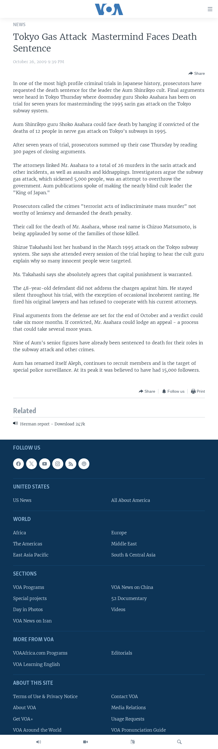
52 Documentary (129, 598)
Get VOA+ (23, 718)
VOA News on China (132, 587)
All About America (130, 500)
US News (22, 500)
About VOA (24, 707)
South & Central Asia (133, 555)
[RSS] (70, 463)
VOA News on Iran (32, 620)
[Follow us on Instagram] (57, 463)
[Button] (196, 73)
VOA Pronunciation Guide (138, 730)
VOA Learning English (36, 664)
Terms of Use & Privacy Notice (45, 696)
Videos (118, 609)
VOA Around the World (37, 730)
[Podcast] (83, 463)
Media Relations (128, 707)
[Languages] (132, 742)
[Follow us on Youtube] (44, 463)
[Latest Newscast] (38, 742)
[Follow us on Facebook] (18, 463)
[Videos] (85, 742)
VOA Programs (28, 587)
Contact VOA (124, 696)
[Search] (179, 742)
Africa (19, 532)
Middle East (124, 544)
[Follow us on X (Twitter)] (31, 463)
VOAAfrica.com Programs (40, 653)
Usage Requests (127, 718)
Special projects (30, 598)
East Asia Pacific (31, 555)
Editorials (121, 653)
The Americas (27, 544)
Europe (119, 532)
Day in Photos (28, 609)
